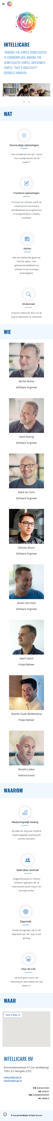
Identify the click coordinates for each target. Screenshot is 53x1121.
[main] (26, 58)
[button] (3, 4)
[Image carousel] (26, 93)
